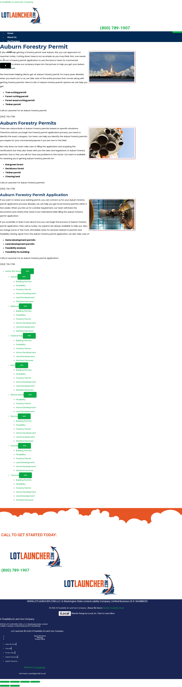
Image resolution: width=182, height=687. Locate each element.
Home (10, 33)
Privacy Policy (40, 639)
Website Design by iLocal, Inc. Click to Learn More (93, 613)
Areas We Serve (95, 608)
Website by (35, 667)
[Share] (25, 681)
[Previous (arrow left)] (5, 685)
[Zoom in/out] (5, 681)
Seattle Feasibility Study (113, 608)
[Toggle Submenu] (27, 271)
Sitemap (40, 638)
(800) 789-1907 (115, 27)
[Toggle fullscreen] (15, 681)
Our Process (13, 41)
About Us (12, 37)
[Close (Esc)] (35, 681)
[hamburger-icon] (177, 32)
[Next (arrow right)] (15, 685)
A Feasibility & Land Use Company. (17, 2)
